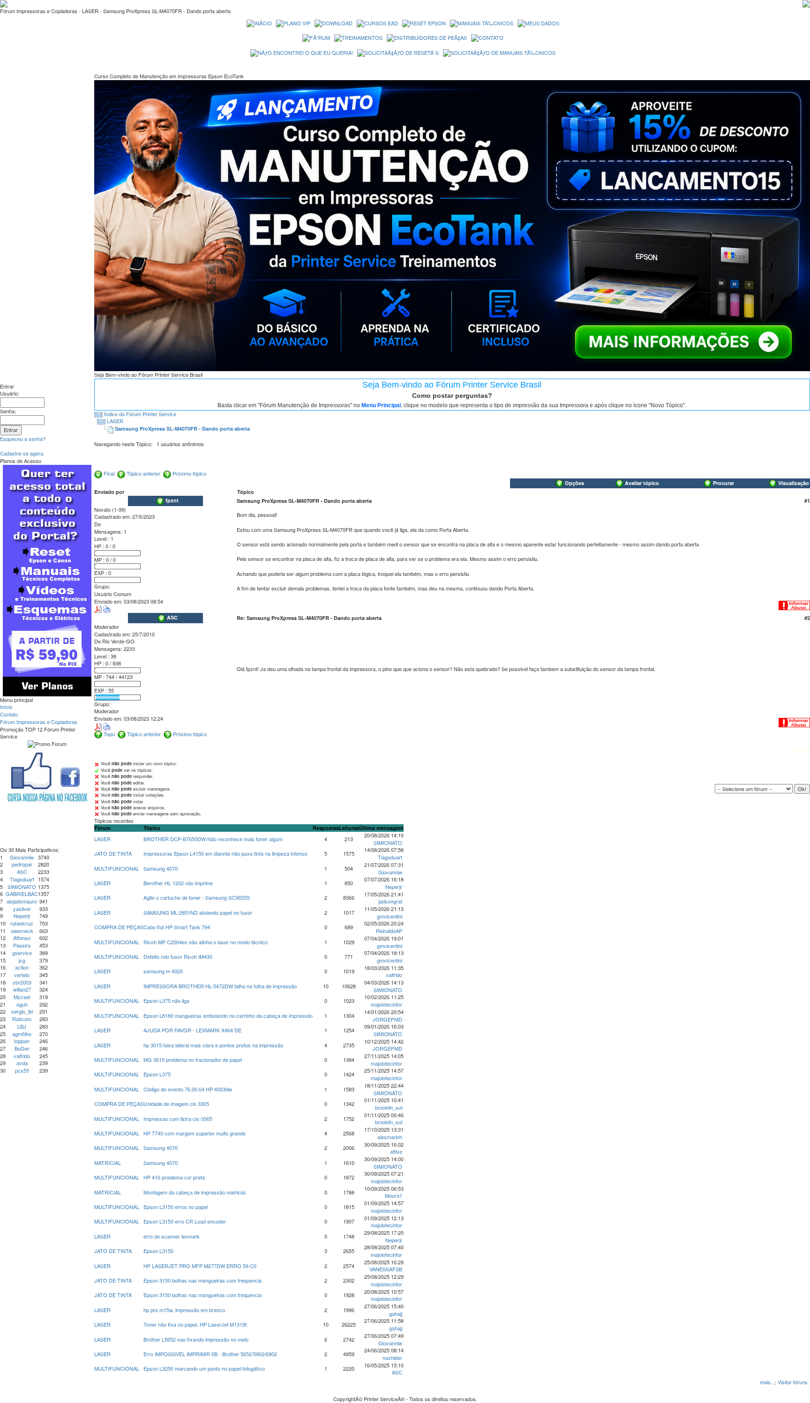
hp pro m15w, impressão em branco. (184, 1309)
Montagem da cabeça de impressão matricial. (195, 1192)
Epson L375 (157, 1074)
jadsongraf (390, 901)
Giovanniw (22, 857)
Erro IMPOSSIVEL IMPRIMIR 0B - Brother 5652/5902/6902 (210, 1354)
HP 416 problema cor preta (174, 1177)
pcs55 (22, 1070)
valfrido (22, 1056)
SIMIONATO (22, 886)
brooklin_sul (388, 1107)
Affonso (21, 937)
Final (109, 473)
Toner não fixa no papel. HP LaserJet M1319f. (195, 1324)
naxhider (392, 1357)
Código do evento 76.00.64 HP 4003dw (187, 1089)
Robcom (21, 1018)
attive (396, 1151)
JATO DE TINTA (113, 853)
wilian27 (22, 989)
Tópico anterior (143, 473)
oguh (22, 1004)
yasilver (22, 908)
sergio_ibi (22, 1011)
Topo (109, 734)
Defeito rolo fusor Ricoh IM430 (177, 956)
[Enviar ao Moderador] (794, 604)
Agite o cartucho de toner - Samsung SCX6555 (196, 897)
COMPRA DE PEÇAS (118, 927)
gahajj (395, 1313)
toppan (22, 1041)
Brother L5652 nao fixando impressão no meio (195, 1339)
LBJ (21, 1026)
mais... (767, 1382)
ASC (22, 871)
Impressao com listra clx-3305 (177, 1118)
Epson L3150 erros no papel (175, 1206)
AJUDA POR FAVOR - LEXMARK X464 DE (192, 1030)
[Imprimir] (107, 608)
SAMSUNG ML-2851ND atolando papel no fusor (197, 912)
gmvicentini (389, 916)
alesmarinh (389, 1137)
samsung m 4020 (163, 971)
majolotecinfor (386, 1004)
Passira (21, 945)
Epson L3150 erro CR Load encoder (184, 1221)
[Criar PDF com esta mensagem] (98, 608)
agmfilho (21, 1033)
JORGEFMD (387, 1019)
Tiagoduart (22, 879)
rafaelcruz (21, 923)
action (22, 967)
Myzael (22, 996)
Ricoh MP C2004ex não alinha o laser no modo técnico (205, 942)
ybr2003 (22, 982)
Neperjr (22, 915)
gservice (22, 952)
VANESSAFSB (385, 1269)
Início (6, 706)
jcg (22, 960)
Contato (9, 714)
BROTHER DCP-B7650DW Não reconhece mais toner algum (213, 839)
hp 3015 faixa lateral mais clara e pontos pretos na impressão (213, 1045)
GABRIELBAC (22, 893)
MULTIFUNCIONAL (116, 868)
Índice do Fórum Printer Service (140, 414)
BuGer (22, 1048)
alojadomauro (22, 901)
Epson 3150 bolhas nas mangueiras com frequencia (202, 1280)
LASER (115, 421)
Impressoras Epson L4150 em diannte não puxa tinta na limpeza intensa (225, 853)
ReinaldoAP (389, 930)
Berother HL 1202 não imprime (178, 883)
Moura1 (393, 1195)
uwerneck (22, 930)
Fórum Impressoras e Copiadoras (38, 721)
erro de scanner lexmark (171, 1236)
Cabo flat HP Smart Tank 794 (176, 927)
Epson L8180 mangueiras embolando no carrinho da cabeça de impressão (228, 1015)
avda (22, 1063)
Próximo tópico (189, 473)
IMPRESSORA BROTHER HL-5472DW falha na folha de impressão (220, 986)
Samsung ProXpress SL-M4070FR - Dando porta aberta (182, 428)
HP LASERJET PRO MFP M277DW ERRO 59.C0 (199, 1265)
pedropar (22, 864)
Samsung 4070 (160, 868)
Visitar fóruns (793, 1382)
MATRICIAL (107, 1162)
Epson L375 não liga (166, 1000)
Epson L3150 (158, 1250)
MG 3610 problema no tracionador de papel (192, 1059)
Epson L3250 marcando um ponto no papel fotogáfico (204, 1368)
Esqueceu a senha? (22, 438)
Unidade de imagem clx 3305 (176, 1103)
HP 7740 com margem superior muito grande (194, 1133)
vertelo (22, 974)
